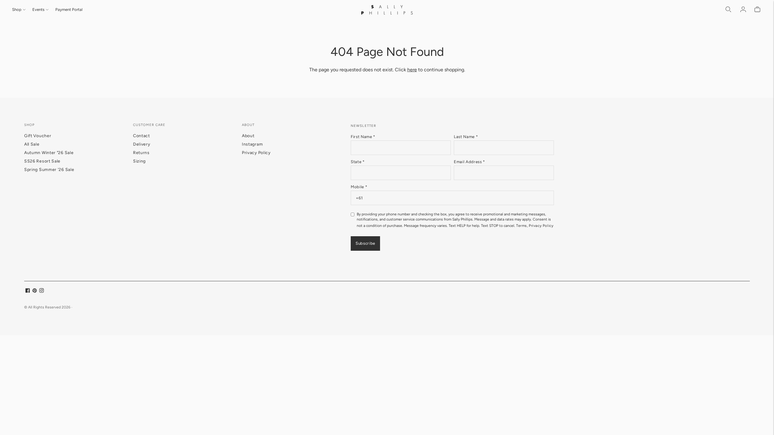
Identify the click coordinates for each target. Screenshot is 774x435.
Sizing (139, 161)
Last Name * (466, 136)
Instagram (252, 144)
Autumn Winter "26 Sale (48, 152)
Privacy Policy (256, 152)
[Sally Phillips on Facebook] (27, 291)
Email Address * (469, 161)
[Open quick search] (728, 9)
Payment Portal (69, 9)
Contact (141, 135)
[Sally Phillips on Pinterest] (34, 291)
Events (38, 9)
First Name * (363, 136)
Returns (141, 152)
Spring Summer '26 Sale (49, 169)
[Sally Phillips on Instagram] (41, 291)
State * (358, 161)
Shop (16, 9)
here (412, 69)
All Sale (32, 144)
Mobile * (359, 186)
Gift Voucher (37, 135)
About (248, 135)
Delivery (141, 144)
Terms (521, 226)
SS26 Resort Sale (42, 161)
